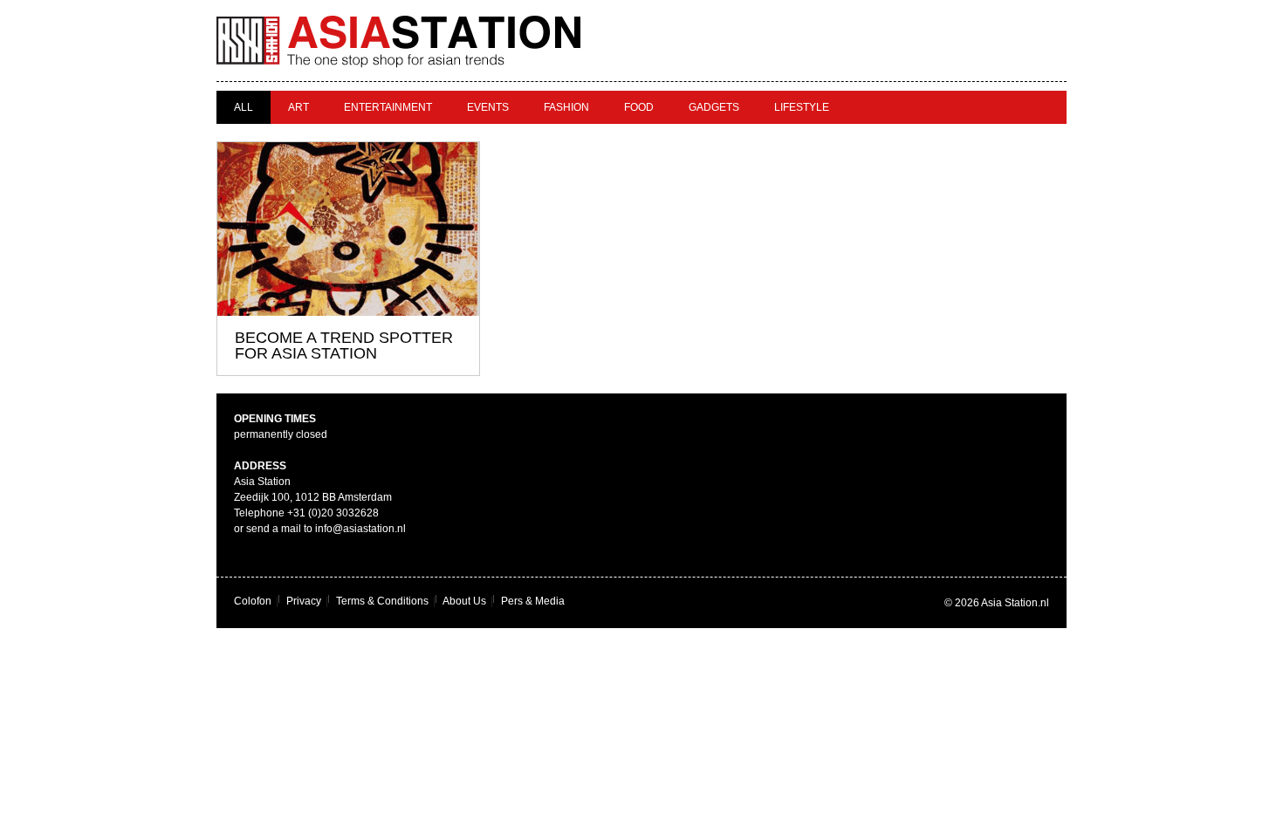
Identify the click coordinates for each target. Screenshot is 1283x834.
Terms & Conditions (382, 601)
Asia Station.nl (1015, 603)
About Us (464, 601)
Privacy (303, 601)
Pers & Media (533, 601)
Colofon (252, 601)
